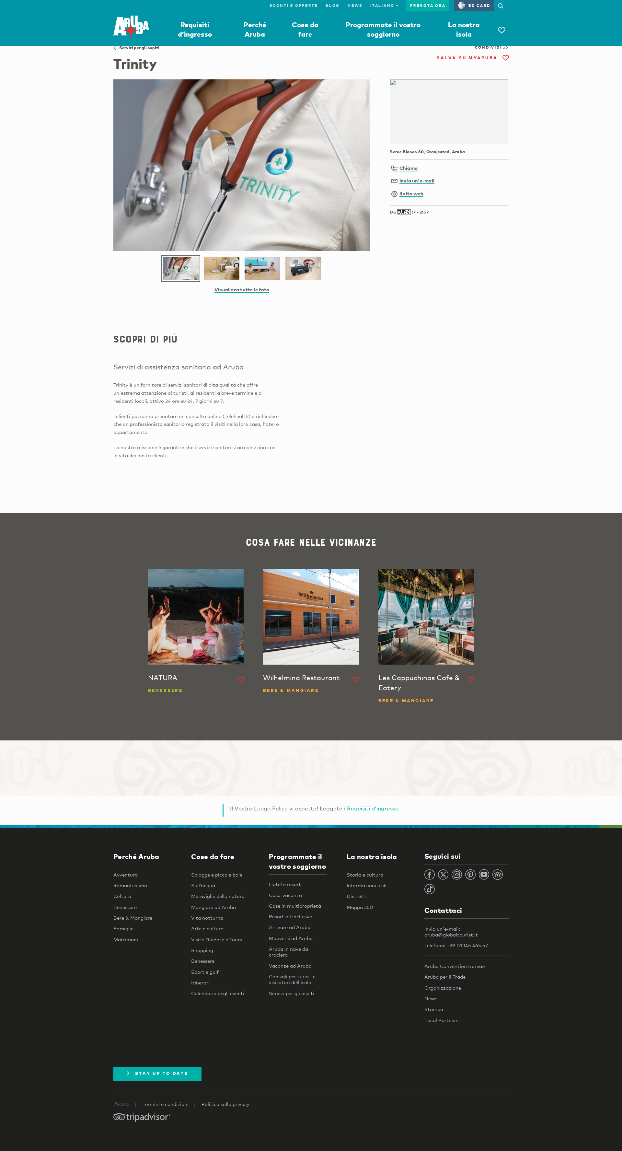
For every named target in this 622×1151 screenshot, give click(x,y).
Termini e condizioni (166, 1104)
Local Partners (441, 1020)
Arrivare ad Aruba (289, 927)
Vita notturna (207, 918)
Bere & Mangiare (132, 918)
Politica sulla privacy (225, 1104)
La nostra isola (372, 856)
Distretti (357, 896)
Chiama (408, 168)
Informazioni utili (366, 885)
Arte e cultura (207, 928)
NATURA (162, 677)
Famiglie (123, 928)
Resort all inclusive (290, 916)
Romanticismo (130, 885)
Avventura (125, 875)
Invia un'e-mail (416, 180)
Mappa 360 (360, 907)
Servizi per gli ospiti (137, 47)
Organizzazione (442, 988)
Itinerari (200, 982)
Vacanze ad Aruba (290, 966)
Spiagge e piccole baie (216, 875)
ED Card (479, 5)
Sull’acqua (203, 885)
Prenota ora (427, 5)
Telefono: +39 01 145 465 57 (456, 945)
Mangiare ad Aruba (213, 907)
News (355, 5)
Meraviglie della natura (218, 896)
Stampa (433, 1009)
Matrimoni (125, 939)
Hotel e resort (285, 884)
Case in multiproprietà (295, 906)
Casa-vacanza (285, 895)
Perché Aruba (136, 856)
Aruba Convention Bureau (454, 966)
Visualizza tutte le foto (241, 289)
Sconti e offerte (294, 5)
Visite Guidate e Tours (216, 939)
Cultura (122, 896)
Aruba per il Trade (445, 977)
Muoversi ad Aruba (291, 938)
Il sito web (411, 193)
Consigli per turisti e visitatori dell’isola (292, 979)
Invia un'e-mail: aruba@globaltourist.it (451, 931)
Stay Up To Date (161, 1073)
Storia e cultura (365, 875)
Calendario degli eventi (217, 993)
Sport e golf (205, 972)
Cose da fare (213, 856)
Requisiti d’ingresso (372, 808)
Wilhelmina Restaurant (301, 677)
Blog (333, 5)
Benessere (125, 907)
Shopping (202, 950)
